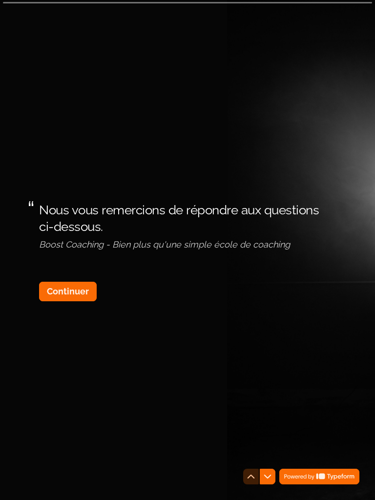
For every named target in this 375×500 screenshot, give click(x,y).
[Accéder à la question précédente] (251, 476)
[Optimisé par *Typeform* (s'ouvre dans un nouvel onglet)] (319, 476)
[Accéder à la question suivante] (267, 476)
